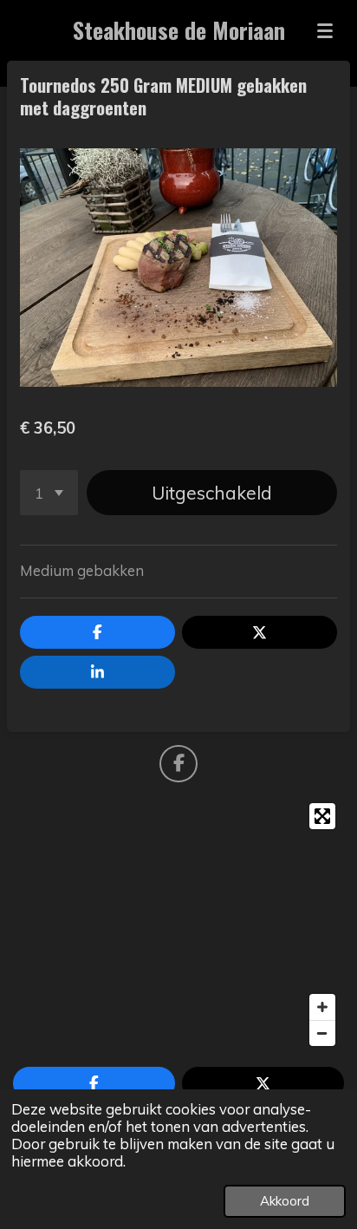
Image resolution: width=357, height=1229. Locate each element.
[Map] (178, 924)
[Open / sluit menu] (325, 30)
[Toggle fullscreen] (322, 816)
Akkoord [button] (284, 1201)
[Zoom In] (322, 1007)
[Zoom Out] (322, 1033)
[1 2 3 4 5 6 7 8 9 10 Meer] (49, 492)
